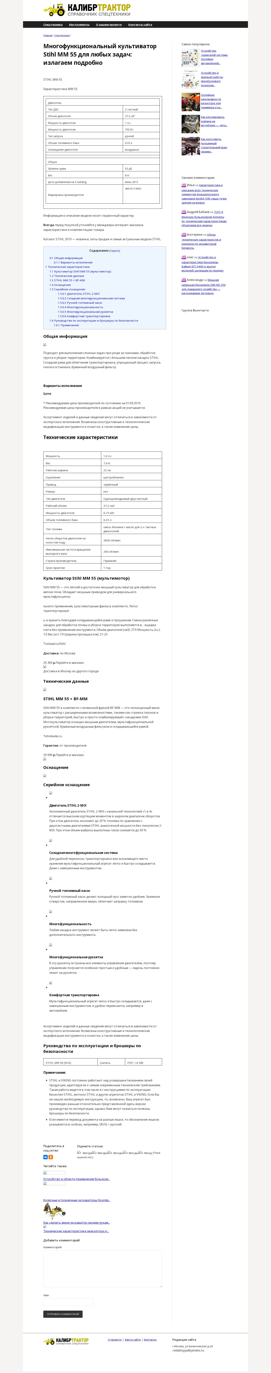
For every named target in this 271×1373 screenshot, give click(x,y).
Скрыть (114, 250)
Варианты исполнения (73, 262)
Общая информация (66, 258)
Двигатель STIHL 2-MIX (79, 293)
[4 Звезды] (130, 1153)
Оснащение (60, 285)
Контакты (150, 1339)
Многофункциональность (80, 307)
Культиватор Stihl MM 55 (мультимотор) (80, 271)
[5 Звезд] (145, 1153)
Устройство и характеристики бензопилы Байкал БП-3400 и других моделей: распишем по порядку (203, 263)
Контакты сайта (140, 24)
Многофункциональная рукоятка (85, 311)
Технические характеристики (67, 267)
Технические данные (67, 276)
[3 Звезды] (115, 1153)
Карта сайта (133, 1339)
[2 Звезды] (99, 1153)
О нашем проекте (109, 24)
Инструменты (79, 24)
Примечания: (66, 325)
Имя (46, 1295)
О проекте (115, 1339)
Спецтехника (52, 24)
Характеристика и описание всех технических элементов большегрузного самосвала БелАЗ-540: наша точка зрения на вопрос (204, 193)
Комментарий (52, 1247)
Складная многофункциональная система (91, 298)
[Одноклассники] (50, 1157)
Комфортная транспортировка (84, 316)
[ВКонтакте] (45, 1157)
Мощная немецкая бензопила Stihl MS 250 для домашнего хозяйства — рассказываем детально (204, 286)
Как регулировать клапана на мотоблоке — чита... (214, 121)
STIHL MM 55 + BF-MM (67, 280)
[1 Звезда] (84, 1153)
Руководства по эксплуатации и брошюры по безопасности (94, 320)
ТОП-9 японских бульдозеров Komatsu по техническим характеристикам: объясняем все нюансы (204, 218)
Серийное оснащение (67, 289)
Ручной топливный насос (80, 302)
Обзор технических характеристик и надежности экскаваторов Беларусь (201, 241)
